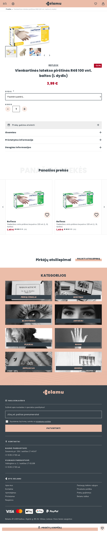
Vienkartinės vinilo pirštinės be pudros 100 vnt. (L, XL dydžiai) (27, 225)
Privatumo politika (84, 489)
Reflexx (53, 65)
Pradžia (8, 9)
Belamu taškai (83, 496)
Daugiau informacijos (18, 147)
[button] (23, 52)
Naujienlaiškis (16, 401)
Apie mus (9, 485)
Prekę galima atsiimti (23, 125)
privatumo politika (43, 421)
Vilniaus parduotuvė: (17, 460)
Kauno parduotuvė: (16, 448)
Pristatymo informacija (19, 139)
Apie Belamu (14, 479)
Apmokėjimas (10, 492)
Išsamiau (10, 132)
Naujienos (9, 500)
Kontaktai (9, 489)
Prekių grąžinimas (84, 492)
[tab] (53, 125)
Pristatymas (10, 496)
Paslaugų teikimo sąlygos (87, 485)
